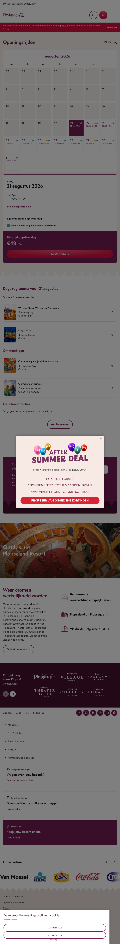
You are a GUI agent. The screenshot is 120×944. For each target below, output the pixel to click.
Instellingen (55, 939)
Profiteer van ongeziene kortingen (60, 500)
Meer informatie (10, 919)
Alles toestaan (55, 928)
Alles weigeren (55, 935)
